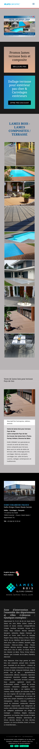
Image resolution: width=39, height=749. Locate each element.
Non (16, 746)
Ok (12, 746)
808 (16, 737)
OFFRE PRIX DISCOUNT (19, 103)
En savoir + (24, 746)
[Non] (37, 743)
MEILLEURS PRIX (19, 66)
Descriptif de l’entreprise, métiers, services (18, 422)
